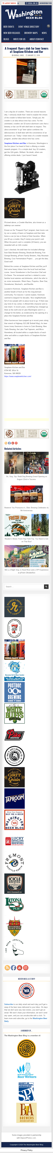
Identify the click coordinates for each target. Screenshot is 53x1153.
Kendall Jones (19, 55)
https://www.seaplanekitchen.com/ (17, 376)
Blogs (6, 39)
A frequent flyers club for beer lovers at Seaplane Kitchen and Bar (26, 50)
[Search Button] (48, 26)
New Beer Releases (12, 33)
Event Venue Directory (28, 26)
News (44, 33)
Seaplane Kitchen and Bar (15, 143)
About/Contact (37, 39)
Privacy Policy (26, 1150)
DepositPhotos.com (28, 1138)
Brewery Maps (31, 33)
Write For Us (19, 39)
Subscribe (8, 1004)
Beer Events (8, 26)
